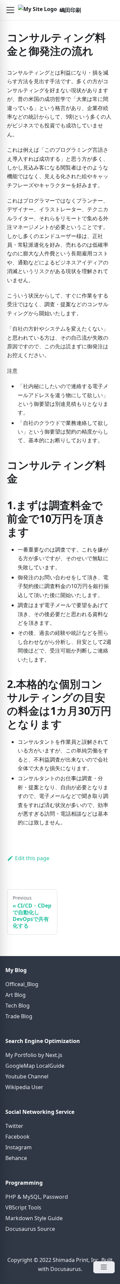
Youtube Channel (26, 1076)
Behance (16, 1158)
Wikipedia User (24, 1087)
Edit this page (32, 858)
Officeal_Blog (21, 984)
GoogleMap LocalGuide (34, 1065)
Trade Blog (18, 1016)
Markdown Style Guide (34, 1218)
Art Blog (15, 995)
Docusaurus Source (30, 1229)
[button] (10, 10)
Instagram (18, 1147)
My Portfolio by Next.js (33, 1055)
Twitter (14, 1126)
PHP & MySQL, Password (36, 1196)
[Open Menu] (104, 1267)
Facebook (17, 1136)
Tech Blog (17, 1005)
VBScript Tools (23, 1207)
